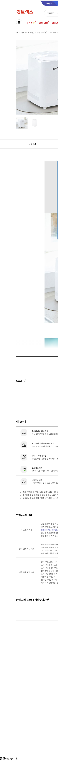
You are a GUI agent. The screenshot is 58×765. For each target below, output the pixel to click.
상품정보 (32, 143)
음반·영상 (43, 22)
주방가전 (40, 32)
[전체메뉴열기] (19, 22)
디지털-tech (26, 32)
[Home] (17, 32)
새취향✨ (30, 22)
